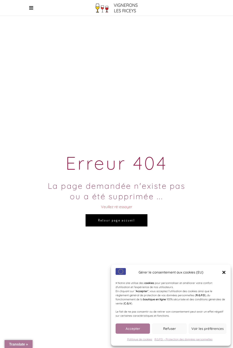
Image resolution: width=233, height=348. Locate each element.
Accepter (133, 328)
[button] (224, 272)
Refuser (169, 328)
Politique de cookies (139, 339)
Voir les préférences (207, 328)
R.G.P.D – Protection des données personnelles (183, 339)
